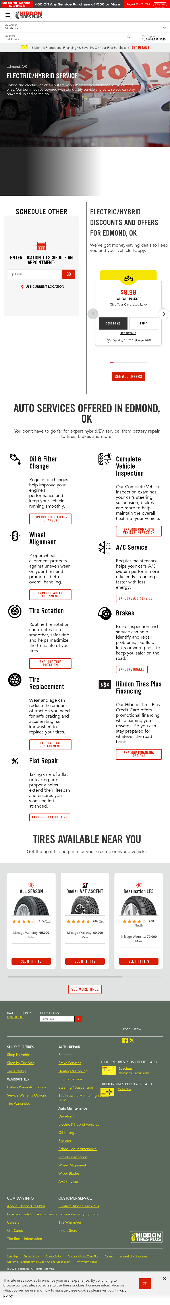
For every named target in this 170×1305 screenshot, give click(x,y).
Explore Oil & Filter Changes (50, 519)
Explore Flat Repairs (50, 817)
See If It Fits (31, 961)
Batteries (65, 1055)
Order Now (124, 1089)
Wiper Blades (68, 1174)
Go (68, 274)
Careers (13, 1222)
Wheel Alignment (72, 1165)
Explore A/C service (136, 598)
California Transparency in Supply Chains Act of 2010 (38, 1262)
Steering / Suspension (75, 1087)
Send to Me (113, 323)
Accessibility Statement (134, 1256)
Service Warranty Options (27, 1095)
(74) (101, 921)
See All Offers (128, 376)
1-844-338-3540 (156, 39)
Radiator (64, 1141)
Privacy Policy (53, 1256)
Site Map (12, 1256)
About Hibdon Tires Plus (26, 1206)
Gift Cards (15, 1231)
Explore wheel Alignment (50, 594)
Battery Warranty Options (26, 1087)
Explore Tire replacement (50, 744)
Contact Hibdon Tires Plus (78, 1206)
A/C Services (68, 1182)
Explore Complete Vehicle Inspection (139, 531)
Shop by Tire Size (20, 1063)
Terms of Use (31, 1256)
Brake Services (69, 1063)
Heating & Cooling (73, 1071)
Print (143, 323)
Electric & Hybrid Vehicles (78, 1125)
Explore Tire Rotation (50, 663)
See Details (128, 333)
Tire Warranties (18, 1104)
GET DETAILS (140, 47)
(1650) (139, 925)
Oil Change (67, 1133)
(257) (47, 921)
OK (145, 1283)
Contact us (15, 1017)
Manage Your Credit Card (134, 1073)
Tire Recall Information (24, 1239)
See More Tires (85, 989)
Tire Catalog (16, 1071)
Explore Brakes (132, 669)
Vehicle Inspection (72, 1157)
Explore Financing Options (139, 754)
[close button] (164, 1278)
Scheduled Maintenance (77, 1149)
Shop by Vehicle (20, 1055)
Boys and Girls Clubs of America (32, 1214)
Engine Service (70, 1079)
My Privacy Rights (86, 1262)
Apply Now (125, 1068)
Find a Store (67, 1231)
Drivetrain (66, 1116)
